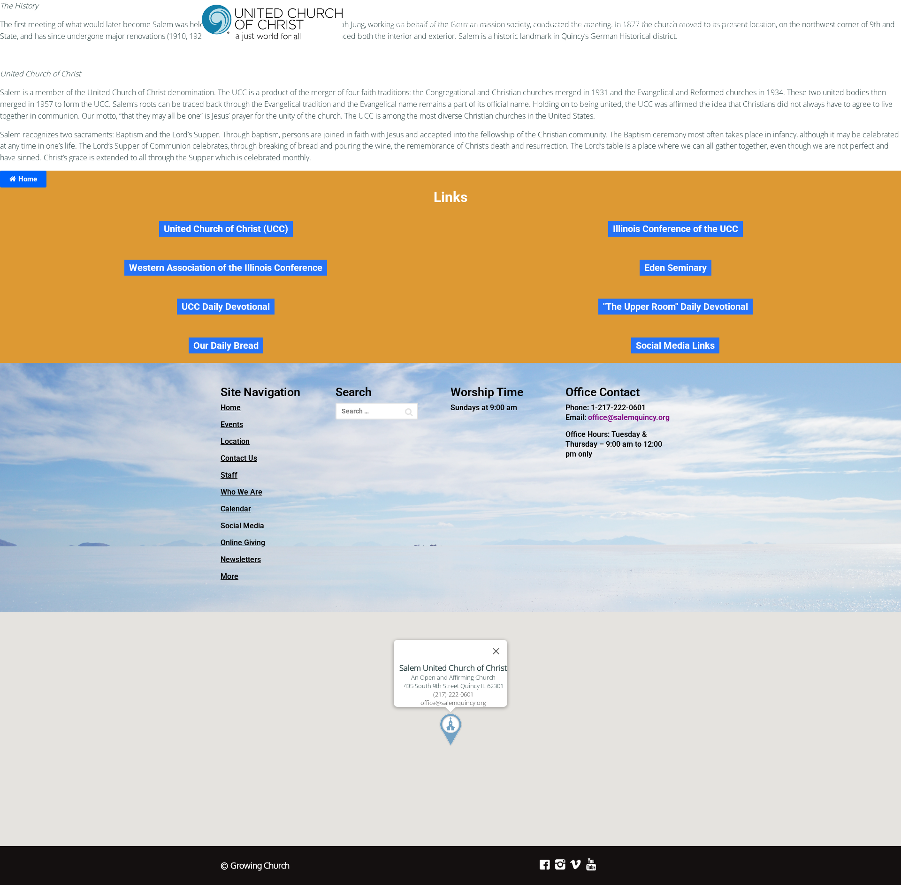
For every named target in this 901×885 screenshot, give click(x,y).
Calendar (583, 22)
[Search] (409, 412)
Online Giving (677, 22)
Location (429, 22)
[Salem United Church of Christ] (272, 23)
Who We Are (541, 22)
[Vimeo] (575, 864)
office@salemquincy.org (629, 417)
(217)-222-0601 (453, 694)
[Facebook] (544, 864)
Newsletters (726, 22)
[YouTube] (591, 864)
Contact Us (470, 22)
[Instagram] (560, 864)
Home (366, 22)
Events (395, 22)
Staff (504, 22)
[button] (468, 747)
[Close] (496, 651)
